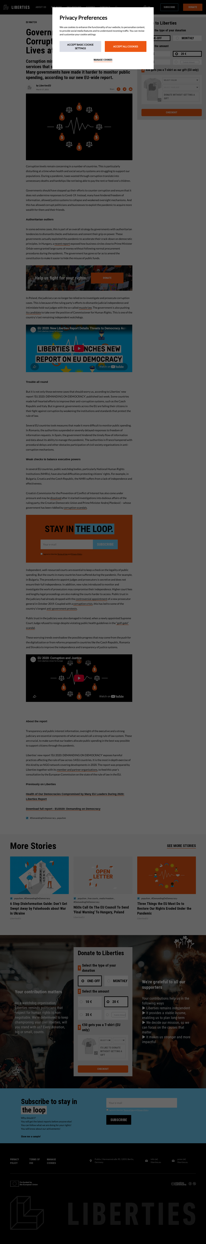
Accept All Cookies (125, 46)
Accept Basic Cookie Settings (80, 46)
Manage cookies (103, 59)
